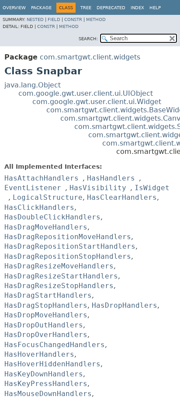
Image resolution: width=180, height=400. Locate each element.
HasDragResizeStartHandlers (61, 276)
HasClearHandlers (122, 197)
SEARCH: (88, 38)
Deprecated (111, 7)
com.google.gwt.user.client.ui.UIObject (85, 93)
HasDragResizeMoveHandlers (59, 266)
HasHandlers (111, 178)
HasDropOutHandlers (43, 325)
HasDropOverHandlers (45, 334)
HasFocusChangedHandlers (54, 345)
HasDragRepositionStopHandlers (67, 256)
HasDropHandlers (124, 305)
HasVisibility (97, 188)
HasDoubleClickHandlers (52, 217)
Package (41, 7)
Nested (35, 19)
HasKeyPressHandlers (45, 383)
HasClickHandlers (39, 207)
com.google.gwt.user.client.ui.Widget (96, 101)
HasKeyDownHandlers (43, 374)
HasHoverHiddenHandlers (52, 364)
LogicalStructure (48, 197)
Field (54, 19)
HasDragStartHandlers (48, 295)
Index (137, 7)
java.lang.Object (32, 85)
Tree (85, 7)
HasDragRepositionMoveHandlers (67, 237)
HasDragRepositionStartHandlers (69, 246)
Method (96, 19)
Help (155, 7)
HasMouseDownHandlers (48, 394)
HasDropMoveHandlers (45, 315)
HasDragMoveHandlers (45, 227)
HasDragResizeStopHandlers (59, 286)
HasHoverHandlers (39, 354)
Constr (73, 19)
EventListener (32, 188)
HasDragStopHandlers (45, 305)
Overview (14, 7)
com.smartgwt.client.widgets (90, 57)
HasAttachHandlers (41, 178)
